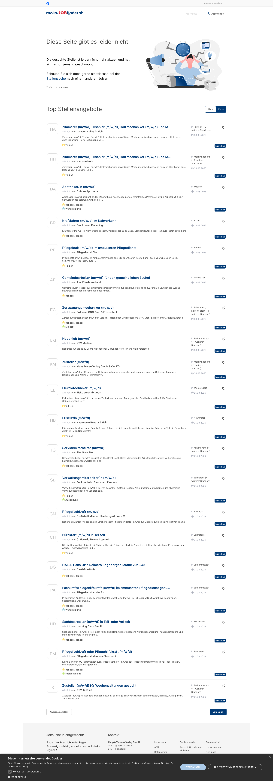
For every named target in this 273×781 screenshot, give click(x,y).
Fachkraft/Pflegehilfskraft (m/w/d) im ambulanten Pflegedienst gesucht (117, 588)
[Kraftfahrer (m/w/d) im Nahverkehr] (52, 223)
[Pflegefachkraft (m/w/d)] (52, 514)
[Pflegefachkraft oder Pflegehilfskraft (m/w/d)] (52, 654)
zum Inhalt (211, 752)
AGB (156, 747)
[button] (221, 127)
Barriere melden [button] (188, 742)
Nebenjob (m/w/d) (76, 339)
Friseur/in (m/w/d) (76, 418)
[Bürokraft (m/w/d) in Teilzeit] (52, 538)
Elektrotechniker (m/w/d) (81, 388)
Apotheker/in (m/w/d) (79, 187)
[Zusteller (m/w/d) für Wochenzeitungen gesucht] (52, 688)
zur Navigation (213, 747)
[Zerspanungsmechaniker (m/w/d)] (52, 310)
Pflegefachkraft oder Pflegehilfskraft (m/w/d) (97, 652)
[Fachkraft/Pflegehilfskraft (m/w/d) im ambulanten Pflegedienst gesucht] (52, 590)
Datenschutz (160, 752)
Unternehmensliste (212, 3)
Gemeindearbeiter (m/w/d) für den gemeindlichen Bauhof (106, 278)
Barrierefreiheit (213, 742)
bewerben (220, 146)
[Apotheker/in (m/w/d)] (52, 189)
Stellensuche (56, 78)
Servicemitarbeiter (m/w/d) (83, 448)
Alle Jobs (67, 131)
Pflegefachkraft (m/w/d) (81, 512)
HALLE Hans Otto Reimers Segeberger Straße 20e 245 (103, 565)
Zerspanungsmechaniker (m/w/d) (88, 308)
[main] (136, 371)
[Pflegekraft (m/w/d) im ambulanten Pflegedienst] (52, 250)
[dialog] (136, 767)
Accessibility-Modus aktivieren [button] (190, 749)
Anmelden (217, 13)
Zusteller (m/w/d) (75, 362)
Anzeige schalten (59, 712)
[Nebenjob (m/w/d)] (52, 341)
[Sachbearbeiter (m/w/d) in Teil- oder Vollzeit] (52, 624)
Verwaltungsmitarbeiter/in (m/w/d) (89, 478)
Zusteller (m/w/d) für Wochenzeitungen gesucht (99, 685)
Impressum (160, 742)
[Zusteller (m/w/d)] (52, 364)
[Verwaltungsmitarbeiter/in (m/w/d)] (52, 480)
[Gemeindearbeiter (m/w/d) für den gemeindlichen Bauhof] (52, 280)
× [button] (269, 757)
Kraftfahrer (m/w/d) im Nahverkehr (89, 221)
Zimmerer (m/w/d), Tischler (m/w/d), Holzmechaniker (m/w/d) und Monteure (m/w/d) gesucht (134, 127)
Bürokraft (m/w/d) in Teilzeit (83, 535)
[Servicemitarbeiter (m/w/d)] (52, 450)
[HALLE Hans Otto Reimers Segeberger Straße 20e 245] (52, 567)
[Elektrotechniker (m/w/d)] (52, 391)
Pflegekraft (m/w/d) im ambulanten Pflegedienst (99, 248)
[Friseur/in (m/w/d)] (52, 421)
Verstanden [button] (193, 767)
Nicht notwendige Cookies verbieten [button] (235, 767)
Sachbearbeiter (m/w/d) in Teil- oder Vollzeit (96, 622)
